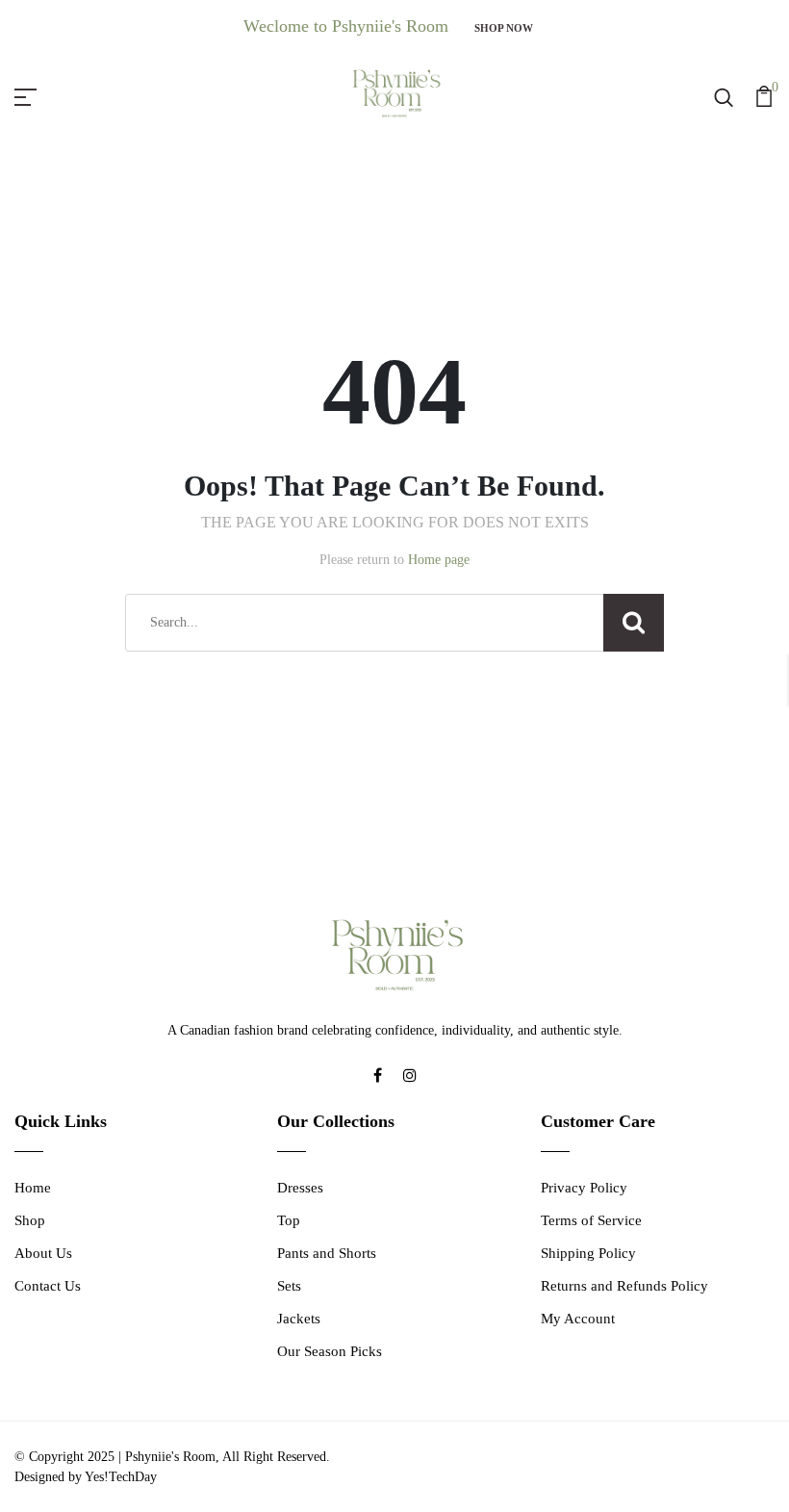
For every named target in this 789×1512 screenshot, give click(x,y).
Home (32, 1187)
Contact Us (47, 1286)
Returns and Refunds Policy (624, 1286)
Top (288, 1220)
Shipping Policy (588, 1253)
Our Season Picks (329, 1351)
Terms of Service (591, 1220)
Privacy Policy (584, 1187)
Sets (289, 1286)
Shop (29, 1220)
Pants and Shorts (326, 1253)
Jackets (298, 1318)
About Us (43, 1253)
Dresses (300, 1187)
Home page (439, 559)
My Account (578, 1318)
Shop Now (503, 28)
